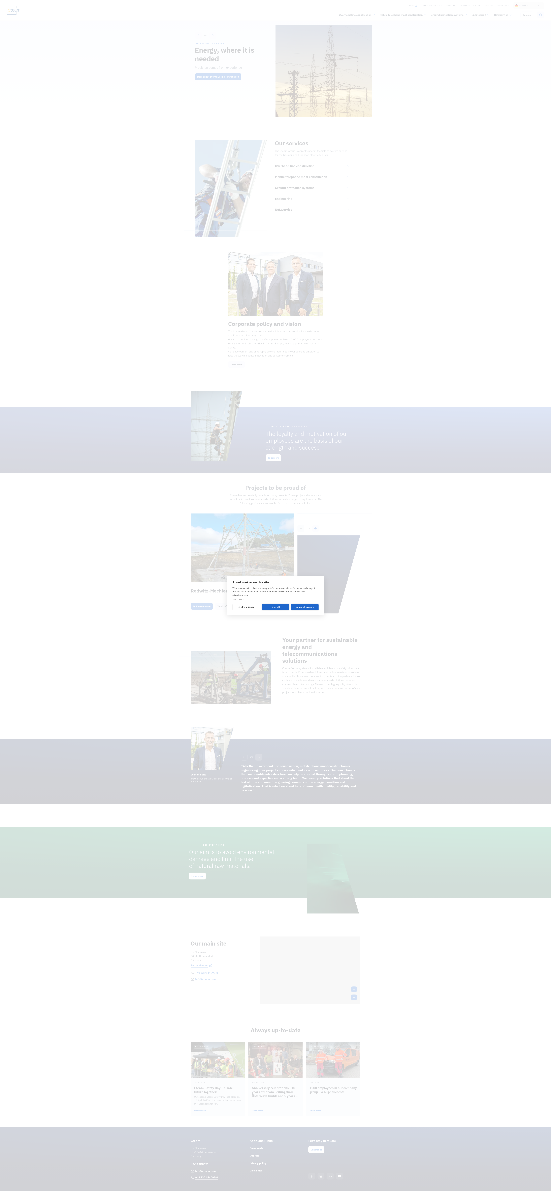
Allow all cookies (305, 607)
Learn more (238, 599)
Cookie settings (246, 607)
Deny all (275, 607)
